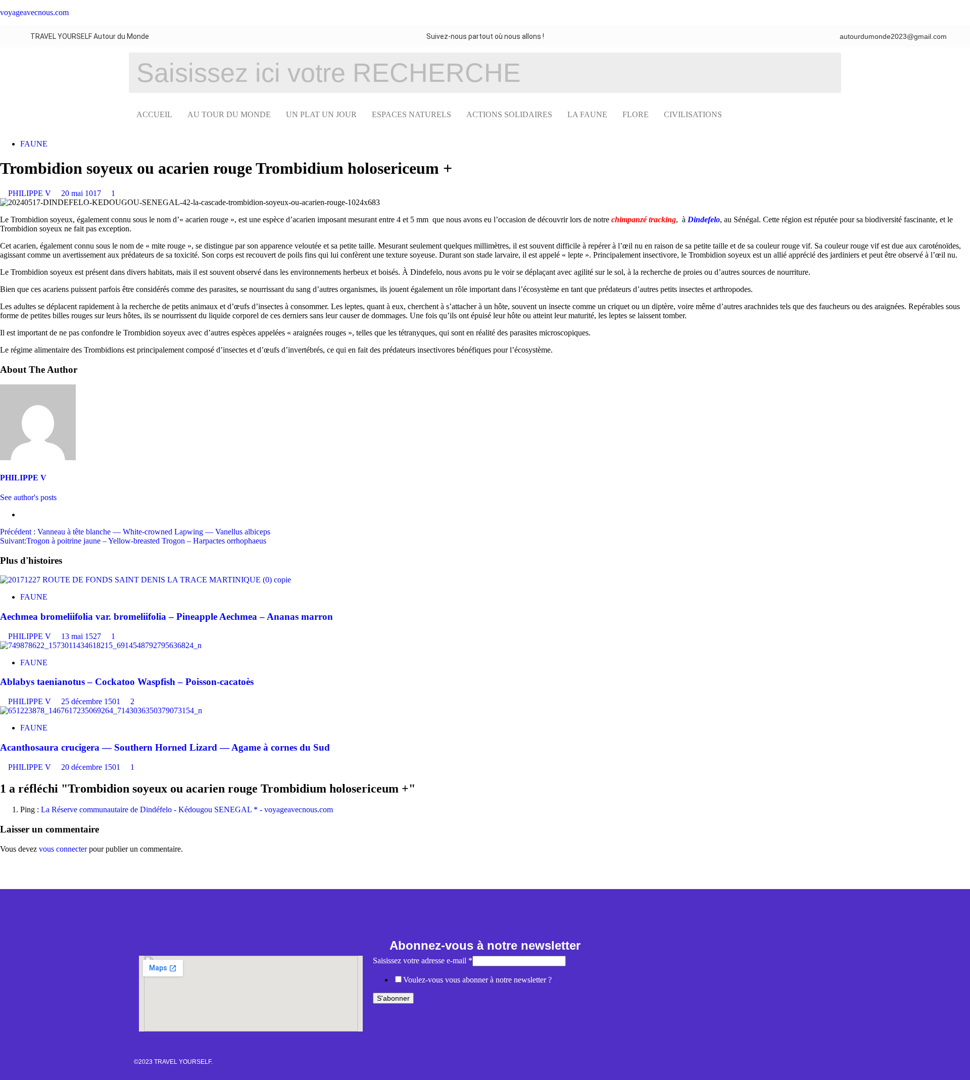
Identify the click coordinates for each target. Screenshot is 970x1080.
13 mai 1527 (82, 636)
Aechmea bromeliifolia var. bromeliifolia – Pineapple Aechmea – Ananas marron (166, 616)
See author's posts (28, 497)
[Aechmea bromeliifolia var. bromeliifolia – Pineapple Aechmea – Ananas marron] (145, 579)
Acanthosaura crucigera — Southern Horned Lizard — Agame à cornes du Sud (165, 747)
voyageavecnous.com (34, 12)
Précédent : (135, 531)
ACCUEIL (154, 114)
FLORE (635, 114)
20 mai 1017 (82, 193)
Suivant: (133, 540)
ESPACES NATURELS (411, 114)
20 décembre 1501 (91, 767)
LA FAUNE (587, 114)
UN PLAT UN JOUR (321, 114)
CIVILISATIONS (693, 114)
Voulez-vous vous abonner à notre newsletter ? (477, 979)
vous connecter (63, 849)
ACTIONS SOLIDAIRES (509, 114)
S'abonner (393, 998)
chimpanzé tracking (643, 219)
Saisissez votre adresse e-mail (422, 960)
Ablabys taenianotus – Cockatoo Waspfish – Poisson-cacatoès (127, 681)
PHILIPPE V (30, 193)
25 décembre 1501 (91, 701)
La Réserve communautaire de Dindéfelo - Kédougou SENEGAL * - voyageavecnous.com (187, 809)
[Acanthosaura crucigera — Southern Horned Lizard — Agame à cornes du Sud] (101, 710)
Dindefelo (704, 219)
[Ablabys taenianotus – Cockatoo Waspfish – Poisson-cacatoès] (101, 645)
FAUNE (33, 143)
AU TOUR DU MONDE (229, 114)
